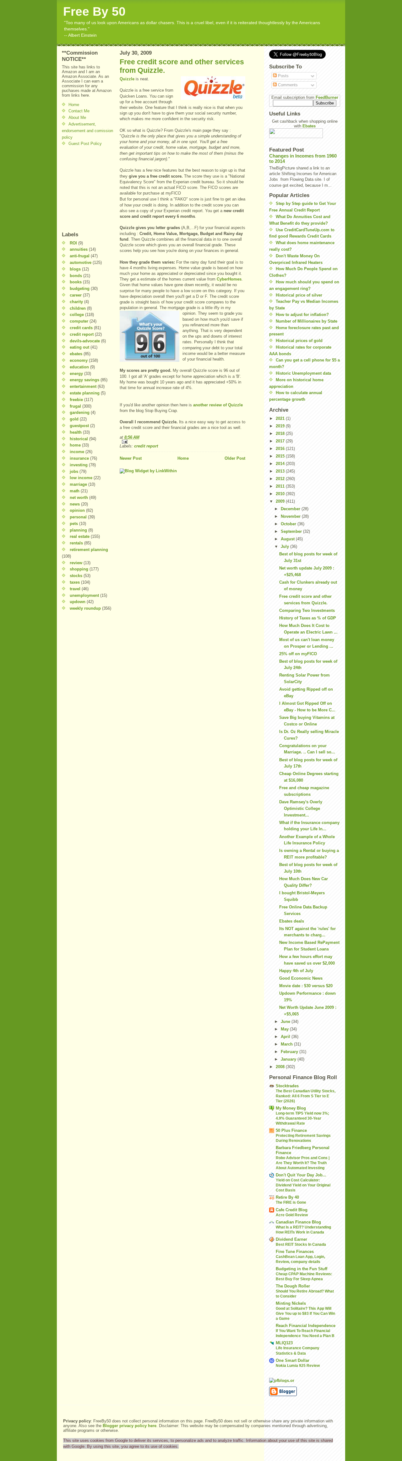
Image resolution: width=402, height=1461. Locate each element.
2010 (281, 493)
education (79, 367)
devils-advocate (85, 341)
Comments (287, 85)
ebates (76, 353)
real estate (80, 536)
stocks (76, 575)
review (76, 562)
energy (76, 373)
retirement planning (89, 549)
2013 (281, 471)
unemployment (84, 595)
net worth (79, 497)
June (286, 1021)
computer (79, 321)
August (288, 539)
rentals (76, 543)
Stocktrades (287, 1086)
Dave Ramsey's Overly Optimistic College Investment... (300, 808)
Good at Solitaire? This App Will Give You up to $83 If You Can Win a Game (305, 1313)
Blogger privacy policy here (129, 1425)
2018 (281, 433)
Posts (283, 75)
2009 (281, 501)
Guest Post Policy (85, 143)
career (76, 295)
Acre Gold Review (292, 1215)
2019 (281, 426)
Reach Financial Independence (305, 1325)
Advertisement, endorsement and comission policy (87, 131)
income (77, 451)
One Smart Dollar (292, 1360)
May (285, 1029)
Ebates (309, 126)
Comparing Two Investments (307, 610)
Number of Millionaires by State (306, 321)
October (289, 524)
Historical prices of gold (299, 340)
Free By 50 (94, 11)
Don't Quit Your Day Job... (301, 1175)
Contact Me (79, 111)
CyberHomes (229, 279)
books (76, 282)
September (292, 531)
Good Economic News (301, 978)
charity (76, 301)
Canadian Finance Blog (298, 1222)
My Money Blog (291, 1108)
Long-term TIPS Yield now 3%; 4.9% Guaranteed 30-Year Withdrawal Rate (302, 1118)
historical (79, 438)
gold (74, 419)
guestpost (79, 425)
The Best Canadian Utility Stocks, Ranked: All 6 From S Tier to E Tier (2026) (305, 1096)
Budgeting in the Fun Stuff (301, 1268)
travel (75, 588)
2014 (281, 463)
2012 (281, 478)
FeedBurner (327, 97)
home (75, 445)
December (291, 508)
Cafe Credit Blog (291, 1209)
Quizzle (128, 79)
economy (79, 360)
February (290, 1051)
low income (81, 477)
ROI (73, 243)
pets (74, 523)
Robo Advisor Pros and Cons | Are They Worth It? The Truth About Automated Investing (302, 1163)
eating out (79, 347)
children (78, 308)
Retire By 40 (287, 1197)
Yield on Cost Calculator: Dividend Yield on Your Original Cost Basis (303, 1185)
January (289, 1059)
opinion (77, 510)
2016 (281, 448)
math (74, 491)
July (285, 546)
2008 (281, 1066)
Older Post (235, 458)
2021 (281, 418)
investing (79, 465)
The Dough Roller (293, 1286)
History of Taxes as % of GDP (307, 618)
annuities (79, 249)
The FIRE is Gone (291, 1202)
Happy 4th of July (296, 970)
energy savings (84, 379)
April (286, 1036)
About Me (77, 117)
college (77, 314)
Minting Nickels (291, 1303)
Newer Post (131, 458)
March (287, 1044)
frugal (75, 406)
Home (73, 104)
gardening (80, 412)
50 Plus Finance (291, 1130)
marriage (78, 484)
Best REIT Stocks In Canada (301, 1244)
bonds (76, 275)
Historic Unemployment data (303, 373)
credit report (82, 334)
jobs (74, 471)
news (75, 504)
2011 (281, 486)
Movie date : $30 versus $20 (306, 985)
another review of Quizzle (218, 405)
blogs (75, 269)
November (291, 516)
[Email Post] (182, 442)
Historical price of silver (299, 295)
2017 (281, 441)
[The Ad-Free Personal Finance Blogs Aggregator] (304, 1380)
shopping (79, 569)
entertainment (83, 386)
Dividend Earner (291, 1239)
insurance (79, 458)
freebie (76, 399)
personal (78, 517)
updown (77, 601)
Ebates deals (291, 921)
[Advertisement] (81, 189)
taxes (75, 582)
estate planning (85, 393)
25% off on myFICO (298, 653)
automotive (80, 262)
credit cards (81, 327)
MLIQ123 (284, 1343)
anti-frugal (80, 256)
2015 (281, 456)
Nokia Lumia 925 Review (298, 1365)
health (76, 432)
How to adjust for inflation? (302, 314)
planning (78, 530)
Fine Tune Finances (295, 1251)
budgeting (80, 288)
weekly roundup (85, 608)
